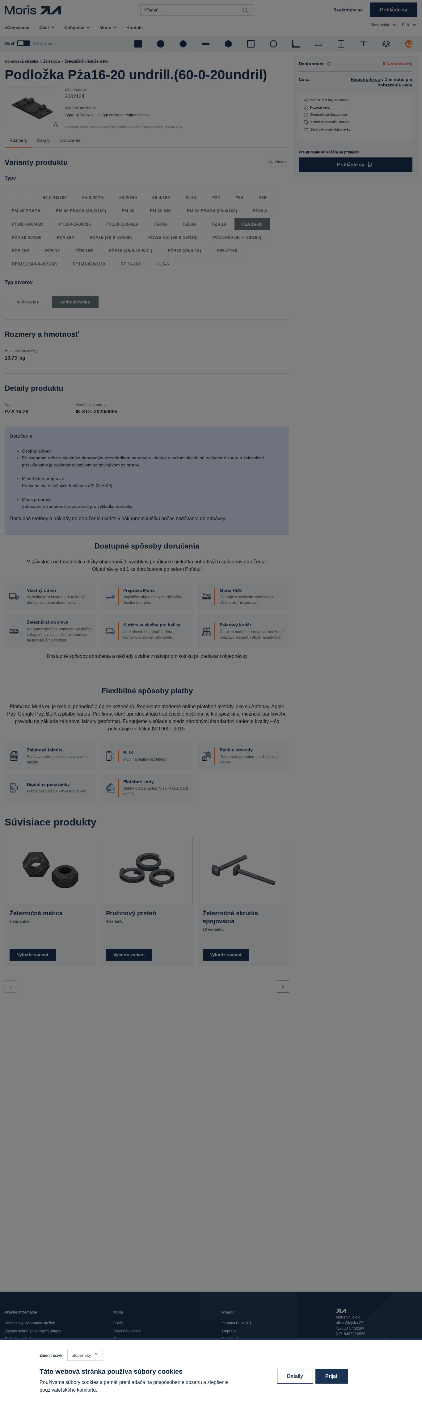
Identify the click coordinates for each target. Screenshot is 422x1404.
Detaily (295, 1376)
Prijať (331, 1376)
